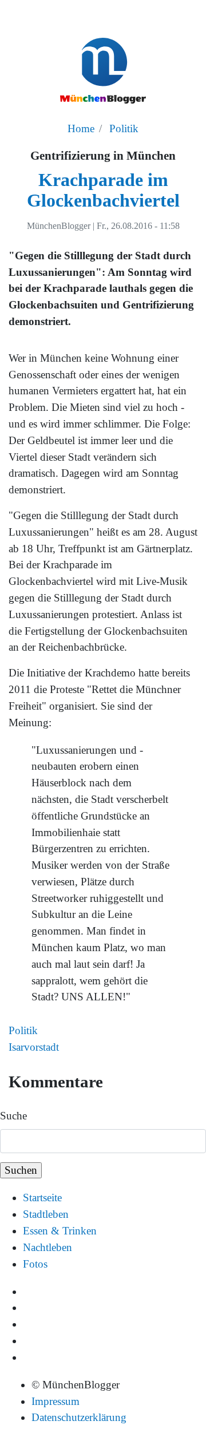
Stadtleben (46, 1214)
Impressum (55, 1401)
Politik (123, 128)
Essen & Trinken (60, 1231)
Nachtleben (47, 1247)
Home (81, 128)
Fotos (35, 1264)
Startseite (42, 1197)
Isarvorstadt (34, 1047)
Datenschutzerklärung (78, 1417)
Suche (13, 1116)
